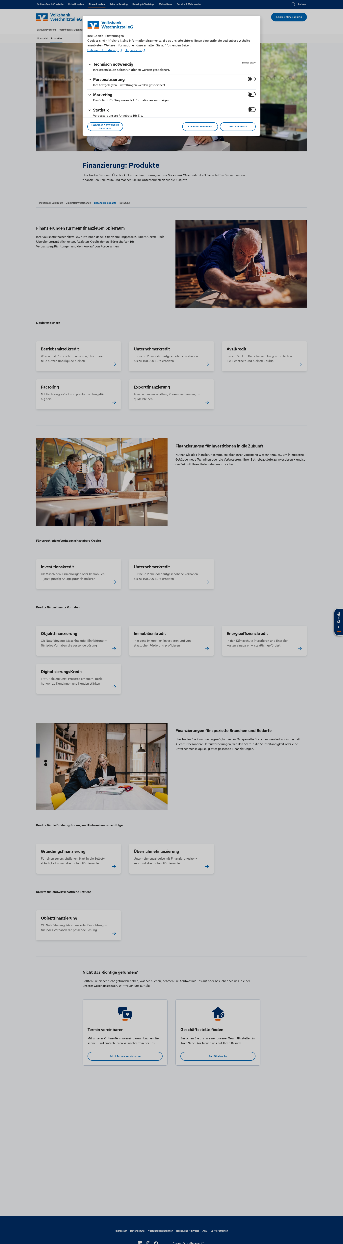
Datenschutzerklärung (103, 50)
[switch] (252, 79)
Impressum (133, 50)
